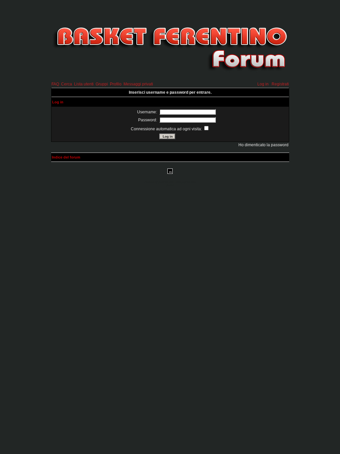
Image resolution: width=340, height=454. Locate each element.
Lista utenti (84, 84)
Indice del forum (66, 157)
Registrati (280, 84)
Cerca (66, 84)
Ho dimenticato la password (263, 145)
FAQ (55, 84)
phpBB (161, 182)
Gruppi (102, 84)
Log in (263, 84)
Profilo (116, 84)
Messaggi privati (138, 84)
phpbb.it (170, 185)
